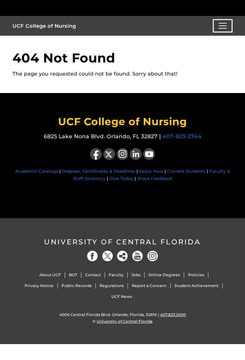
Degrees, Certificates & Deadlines (98, 171)
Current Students (186, 171)
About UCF (50, 274)
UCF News (121, 296)
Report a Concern (149, 285)
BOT (73, 274)
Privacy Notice (39, 285)
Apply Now (151, 171)
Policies (196, 274)
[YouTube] (137, 256)
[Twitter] (107, 256)
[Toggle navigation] (223, 25)
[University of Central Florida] (55, 8)
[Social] (122, 256)
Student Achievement (196, 285)
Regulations (112, 285)
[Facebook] (92, 256)
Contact (93, 274)
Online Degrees (164, 274)
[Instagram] (152, 256)
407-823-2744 (182, 136)
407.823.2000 (173, 314)
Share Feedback (154, 178)
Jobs (135, 274)
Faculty (116, 274)
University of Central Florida (122, 242)
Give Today (121, 178)
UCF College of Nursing (44, 26)
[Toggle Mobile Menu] (231, 7)
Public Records (77, 285)
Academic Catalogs (36, 171)
